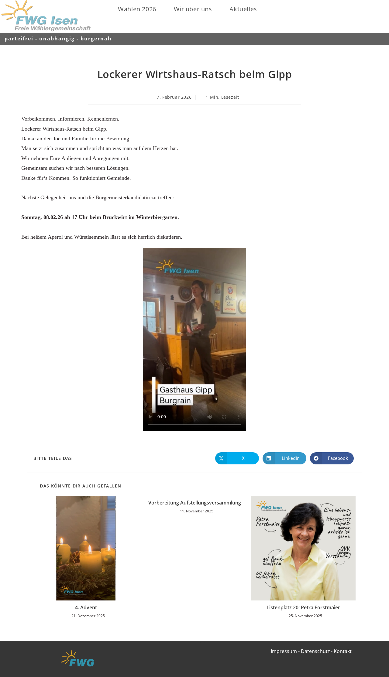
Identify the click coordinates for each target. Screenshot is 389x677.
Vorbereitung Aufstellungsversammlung (194, 502)
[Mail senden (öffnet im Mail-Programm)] (379, 39)
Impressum (284, 651)
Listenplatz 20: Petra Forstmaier (303, 607)
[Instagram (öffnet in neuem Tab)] (372, 39)
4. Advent (86, 607)
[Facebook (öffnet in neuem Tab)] (363, 39)
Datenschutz (315, 651)
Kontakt (343, 651)
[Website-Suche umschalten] (269, 9)
